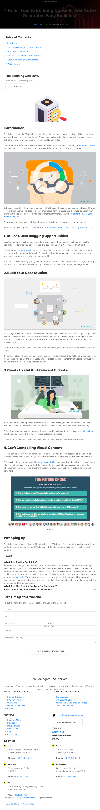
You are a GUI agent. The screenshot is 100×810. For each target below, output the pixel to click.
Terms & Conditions (11, 804)
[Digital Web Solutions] (50, 668)
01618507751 (21, 795)
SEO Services (61, 697)
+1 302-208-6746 (23, 758)
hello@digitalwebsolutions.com (69, 715)
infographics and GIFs (45, 462)
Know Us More (14, 720)
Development (13, 726)
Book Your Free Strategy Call (50, 651)
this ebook (89, 431)
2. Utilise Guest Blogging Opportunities (23, 47)
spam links (19, 577)
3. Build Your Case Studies (17, 51)
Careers (11, 708)
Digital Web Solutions (27, 798)
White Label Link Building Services (71, 703)
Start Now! (15, 87)
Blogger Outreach (15, 697)
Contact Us (12, 734)
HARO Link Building (64, 705)
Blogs (9, 731)
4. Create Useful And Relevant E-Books (23, 55)
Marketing (12, 723)
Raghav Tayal (38, 24)
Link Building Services (65, 700)
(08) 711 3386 (21, 776)
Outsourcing (13, 703)
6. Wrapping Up (12, 64)
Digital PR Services (16, 705)
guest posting (26, 250)
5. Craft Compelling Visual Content (21, 60)
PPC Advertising (14, 700)
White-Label (12, 728)
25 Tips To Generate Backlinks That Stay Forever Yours (67, 227)
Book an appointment (67, 722)
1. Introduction (12, 43)
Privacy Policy (28, 804)
